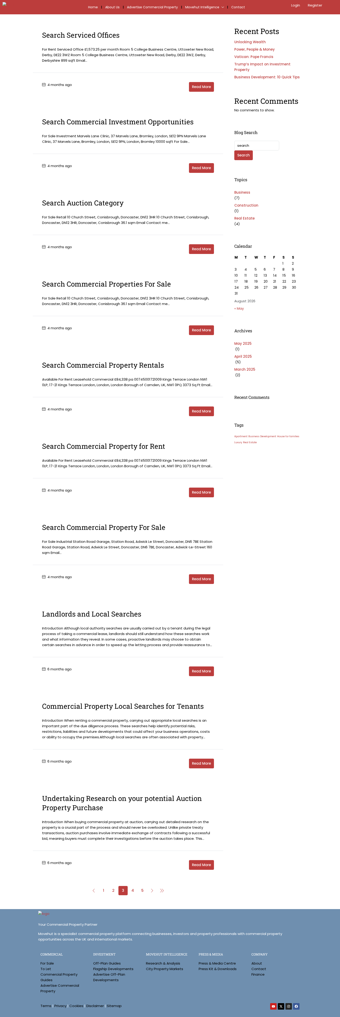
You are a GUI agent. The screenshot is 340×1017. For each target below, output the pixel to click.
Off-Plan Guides (107, 963)
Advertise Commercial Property (152, 7)
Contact (238, 7)
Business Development (262, 436)
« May (239, 308)
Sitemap (114, 1005)
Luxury (238, 442)
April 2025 (243, 356)
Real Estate (244, 218)
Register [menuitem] (315, 5)
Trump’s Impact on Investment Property (262, 67)
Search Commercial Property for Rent (103, 446)
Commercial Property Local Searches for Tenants (123, 706)
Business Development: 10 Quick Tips (267, 77)
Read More (201, 86)
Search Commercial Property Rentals (103, 365)
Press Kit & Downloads (218, 968)
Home (93, 7)
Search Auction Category (83, 202)
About (256, 963)
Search (243, 155)
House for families (288, 436)
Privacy (60, 1005)
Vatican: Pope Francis (253, 56)
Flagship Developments (113, 968)
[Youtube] (273, 1006)
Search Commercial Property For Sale (103, 527)
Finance (258, 974)
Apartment (240, 436)
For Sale (47, 963)
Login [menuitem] (296, 5)
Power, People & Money (254, 49)
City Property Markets (164, 968)
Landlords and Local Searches (91, 613)
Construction (246, 205)
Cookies (76, 1005)
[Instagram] (288, 1006)
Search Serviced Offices (81, 35)
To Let (45, 968)
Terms (45, 1005)
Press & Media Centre (217, 963)
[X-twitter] (281, 1006)
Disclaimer (95, 1005)
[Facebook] (296, 1006)
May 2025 (243, 343)
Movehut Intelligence (202, 7)
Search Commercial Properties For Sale (106, 283)
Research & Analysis (163, 963)
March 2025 (244, 369)
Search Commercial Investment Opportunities (118, 121)
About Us (112, 7)
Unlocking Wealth (250, 42)
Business (242, 192)
